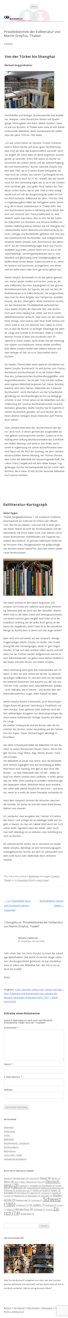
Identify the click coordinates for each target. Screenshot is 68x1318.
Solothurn (22, 1205)
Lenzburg (46, 1193)
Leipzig (35, 1192)
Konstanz (23, 1192)
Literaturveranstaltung (15, 1159)
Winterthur (24, 1209)
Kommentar (11, 1027)
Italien (56, 1190)
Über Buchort (33, 1308)
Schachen (36, 1200)
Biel (17, 1182)
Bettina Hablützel (28, 938)
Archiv (7, 1135)
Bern (9, 1182)
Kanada (10, 1192)
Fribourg (9, 1190)
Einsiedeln (48, 1185)
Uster (11, 1209)
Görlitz (37, 1190)
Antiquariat (9, 1131)
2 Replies (8, 43)
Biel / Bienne (28, 1182)
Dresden (35, 1185)
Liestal (56, 1192)
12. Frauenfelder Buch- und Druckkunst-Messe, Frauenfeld (17, 905)
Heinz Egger (43, 880)
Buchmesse (10, 1151)
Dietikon (24, 1186)
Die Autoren (19, 1308)
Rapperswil (23, 1200)
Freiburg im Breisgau (52, 1188)
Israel (46, 1190)
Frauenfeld (33, 1188)
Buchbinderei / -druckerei (16, 1143)
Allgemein (9, 1127)
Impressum (47, 1308)
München (34, 1195)
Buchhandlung (11, 1147)
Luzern (9, 1195)
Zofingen (39, 1209)
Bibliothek (34, 876)
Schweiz (55, 876)
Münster (46, 1195)
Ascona (34, 1178)
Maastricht (20, 1195)
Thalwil (7, 880)
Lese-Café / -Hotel (13, 1155)
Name (8, 1064)
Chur (41, 1182)
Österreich (27, 1213)
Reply (7, 977)
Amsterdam (21, 1178)
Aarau (8, 1178)
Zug (49, 1209)
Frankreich (18, 1187)
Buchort (7, 1308)
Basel (45, 1178)
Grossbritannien (24, 1190)
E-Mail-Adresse (13, 1076)
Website (8, 1089)
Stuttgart (50, 1205)
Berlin (56, 1178)
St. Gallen (37, 1205)
